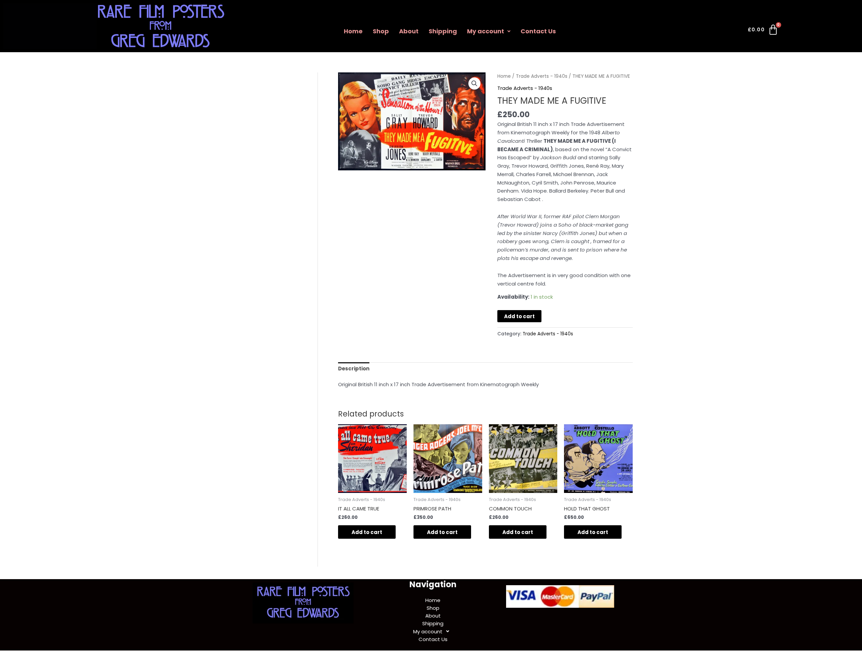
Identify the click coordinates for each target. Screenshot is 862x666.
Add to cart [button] (367, 532)
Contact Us (538, 31)
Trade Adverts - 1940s (541, 76)
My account (485, 31)
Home (353, 31)
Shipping (443, 31)
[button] (489, 31)
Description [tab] (353, 368)
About (409, 31)
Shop (381, 31)
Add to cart (519, 316)
